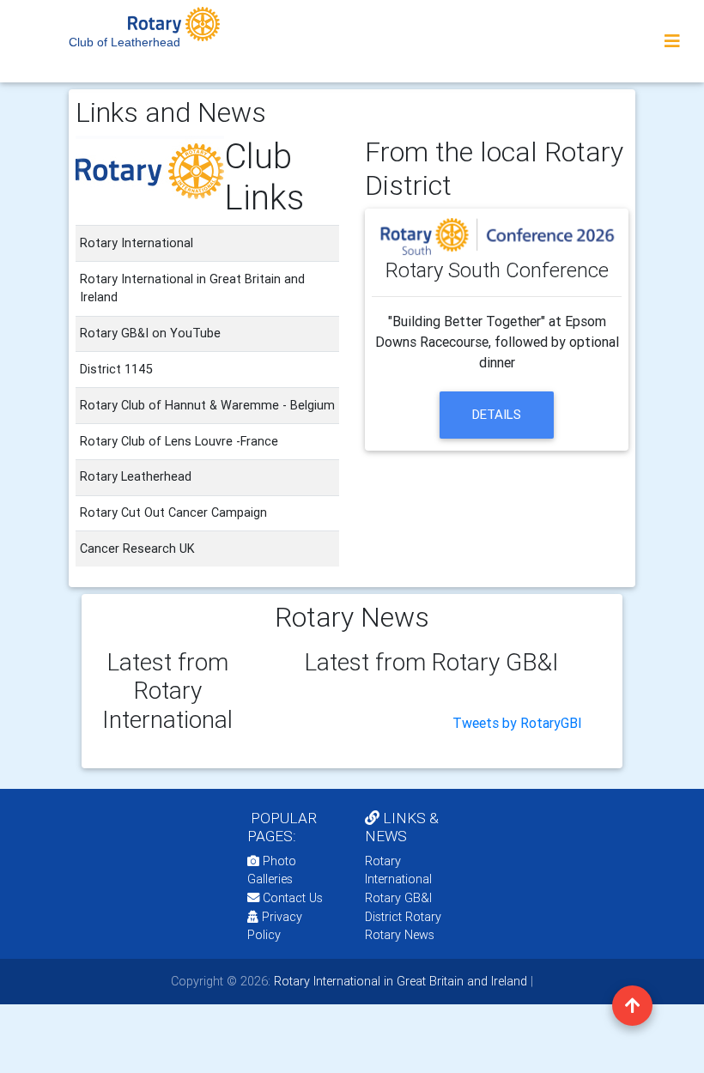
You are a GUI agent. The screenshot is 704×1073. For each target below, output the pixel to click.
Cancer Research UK (137, 548)
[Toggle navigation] (672, 41)
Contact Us (291, 898)
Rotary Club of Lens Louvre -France (179, 441)
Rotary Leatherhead (135, 476)
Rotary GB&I (398, 898)
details (496, 414)
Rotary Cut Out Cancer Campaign (173, 512)
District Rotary (403, 916)
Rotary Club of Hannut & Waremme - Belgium (207, 405)
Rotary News (399, 935)
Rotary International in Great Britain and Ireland (398, 981)
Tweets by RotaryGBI (517, 722)
